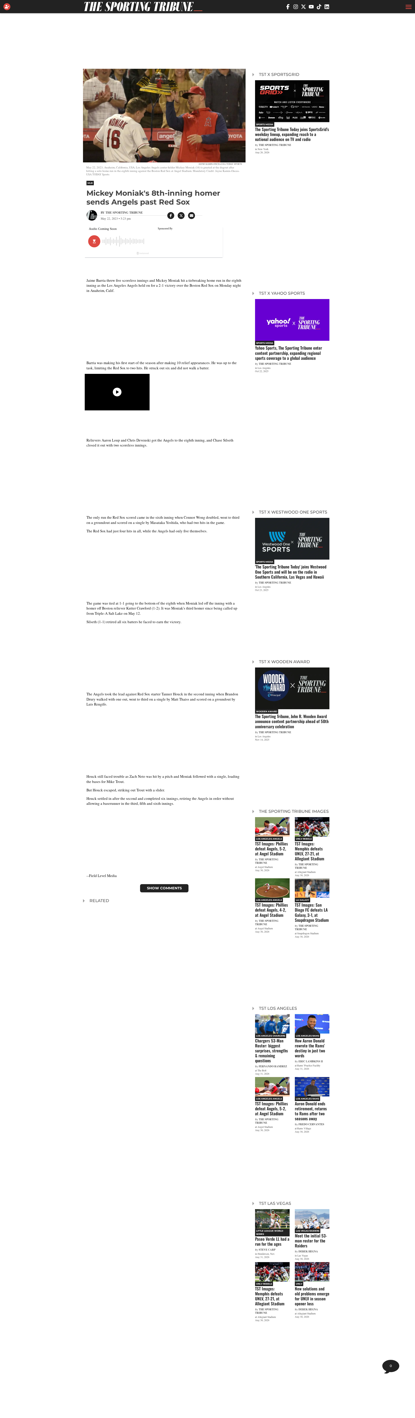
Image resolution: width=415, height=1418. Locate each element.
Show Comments (164, 888)
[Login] (7, 6)
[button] (408, 7)
